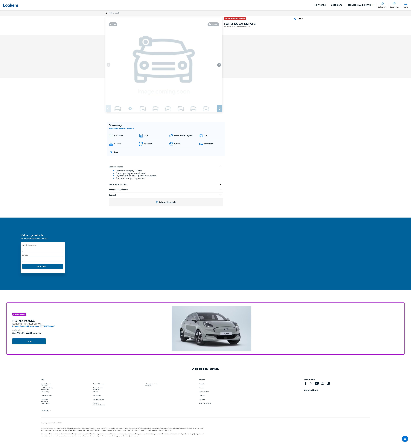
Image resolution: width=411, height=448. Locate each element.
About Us (201, 384)
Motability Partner (98, 399)
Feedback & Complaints (44, 400)
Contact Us (202, 395)
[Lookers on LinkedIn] (328, 383)
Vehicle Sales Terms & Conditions (47, 388)
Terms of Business (98, 384)
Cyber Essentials (204, 392)
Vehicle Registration (29, 245)
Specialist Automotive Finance (99, 403)
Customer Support (46, 395)
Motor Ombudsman (205, 403)
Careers (201, 388)
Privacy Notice (45, 403)
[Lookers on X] (311, 383)
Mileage (25, 255)
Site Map (95, 392)
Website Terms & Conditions (46, 384)
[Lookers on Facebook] (305, 383)
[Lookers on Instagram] (322, 383)
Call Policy (202, 399)
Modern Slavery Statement (98, 388)
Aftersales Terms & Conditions (151, 384)
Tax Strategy (97, 395)
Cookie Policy (45, 392)
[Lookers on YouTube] (316, 383)
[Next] (219, 65)
